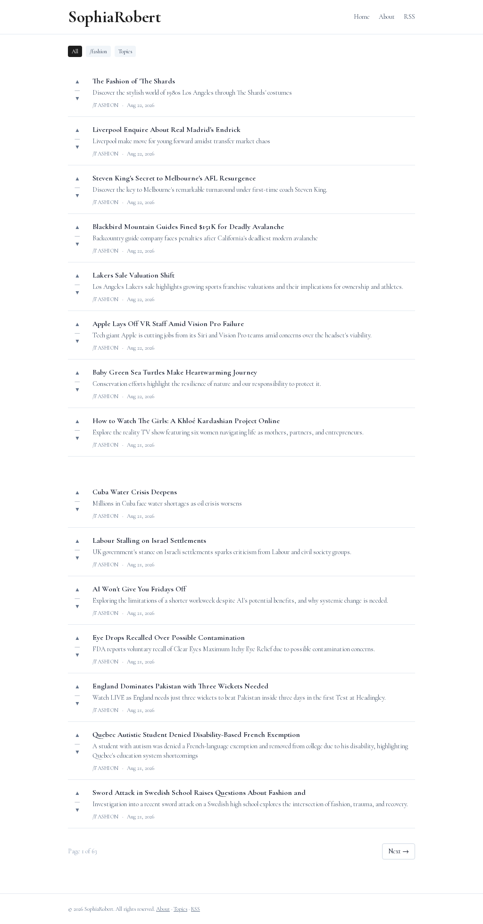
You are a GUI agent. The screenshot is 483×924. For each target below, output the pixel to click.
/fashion (98, 51)
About (387, 17)
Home (362, 17)
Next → (398, 851)
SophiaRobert (114, 17)
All (75, 51)
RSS (409, 17)
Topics (125, 51)
